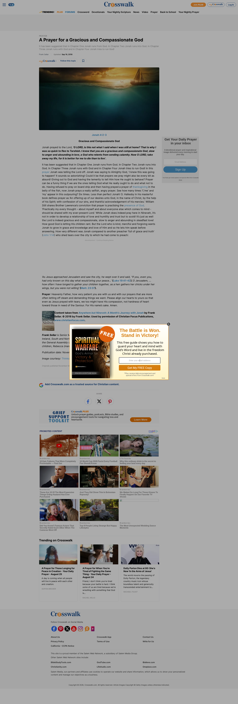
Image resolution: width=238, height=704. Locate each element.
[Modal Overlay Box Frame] (119, 352)
